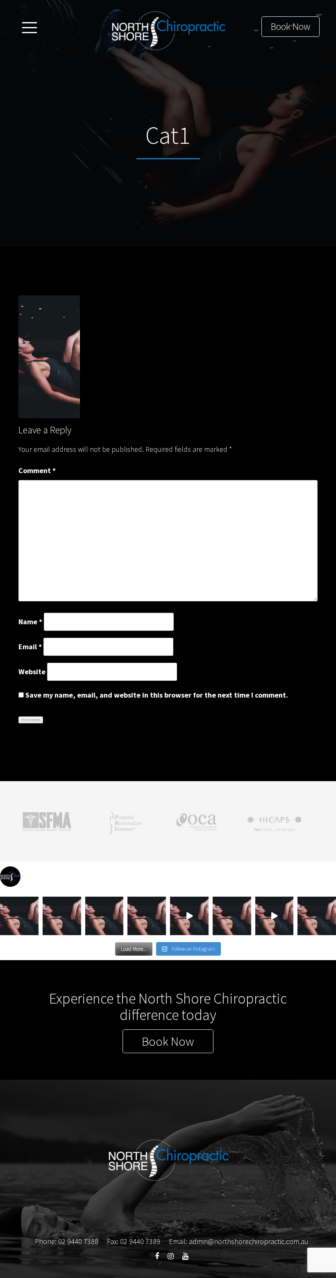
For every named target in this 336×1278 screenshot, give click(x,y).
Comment (37, 470)
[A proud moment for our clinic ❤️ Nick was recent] (104, 916)
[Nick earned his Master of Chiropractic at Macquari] (316, 916)
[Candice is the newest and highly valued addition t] (232, 916)
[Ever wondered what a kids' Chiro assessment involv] (274, 916)
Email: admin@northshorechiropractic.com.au (239, 1241)
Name (30, 621)
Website (31, 671)
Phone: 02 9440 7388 (66, 1241)
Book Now (290, 26)
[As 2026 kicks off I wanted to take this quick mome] (146, 916)
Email (30, 646)
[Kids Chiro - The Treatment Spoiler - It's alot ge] (189, 916)
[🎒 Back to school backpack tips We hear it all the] (62, 916)
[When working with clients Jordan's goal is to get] (19, 916)
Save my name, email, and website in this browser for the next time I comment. (156, 695)
